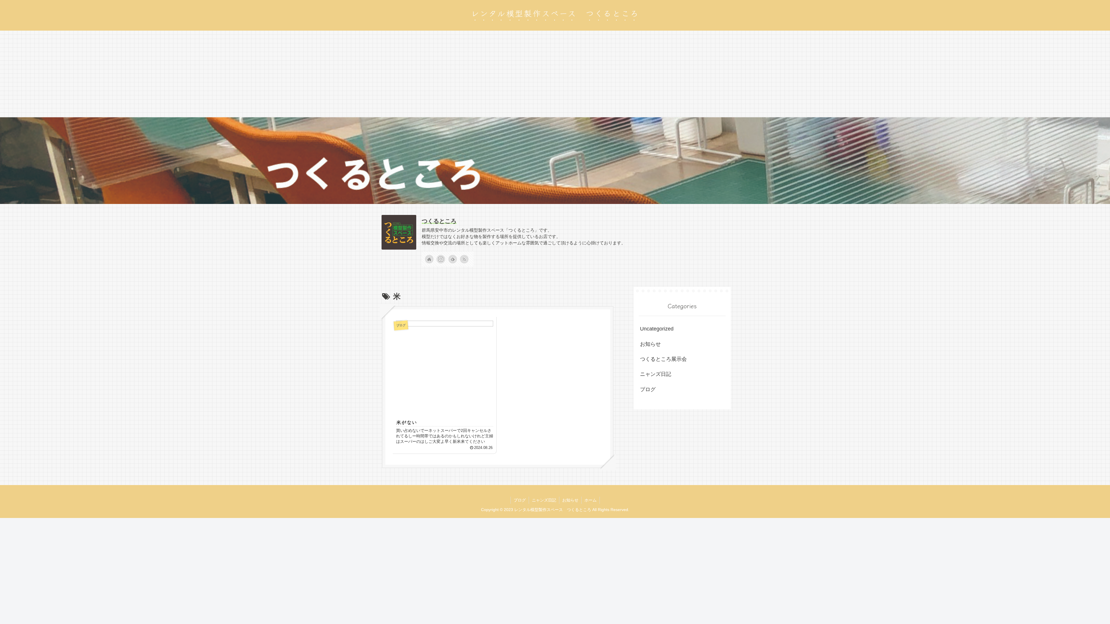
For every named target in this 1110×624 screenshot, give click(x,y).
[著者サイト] (429, 259)
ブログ (648, 389)
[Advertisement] (555, 74)
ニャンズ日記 (655, 374)
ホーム (590, 500)
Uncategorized (657, 329)
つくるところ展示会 (663, 359)
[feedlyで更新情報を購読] (452, 259)
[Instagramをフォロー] (440, 259)
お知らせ (650, 344)
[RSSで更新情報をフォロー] (464, 259)
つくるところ (439, 221)
